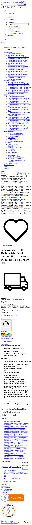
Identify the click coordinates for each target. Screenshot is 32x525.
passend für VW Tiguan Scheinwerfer (15, 450)
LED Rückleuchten (9, 95)
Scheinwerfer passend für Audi (16, 55)
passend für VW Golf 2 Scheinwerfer (14, 429)
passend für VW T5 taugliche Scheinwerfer (16, 453)
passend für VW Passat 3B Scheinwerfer (15, 442)
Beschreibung (8, 341)
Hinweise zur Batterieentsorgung (13, 472)
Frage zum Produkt (6, 336)
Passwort (10, 26)
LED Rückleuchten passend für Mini (18, 103)
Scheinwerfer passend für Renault (17, 74)
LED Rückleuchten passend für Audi (18, 98)
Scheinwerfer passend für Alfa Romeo (18, 57)
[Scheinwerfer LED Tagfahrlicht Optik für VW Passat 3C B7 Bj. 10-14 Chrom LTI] (16, 197)
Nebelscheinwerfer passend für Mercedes (19, 87)
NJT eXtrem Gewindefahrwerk (16, 160)
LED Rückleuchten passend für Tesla (18, 125)
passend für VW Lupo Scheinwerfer (14, 439)
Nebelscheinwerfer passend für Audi (18, 85)
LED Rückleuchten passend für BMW (18, 100)
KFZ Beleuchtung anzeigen (15, 133)
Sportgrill (10, 146)
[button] (8, 12)
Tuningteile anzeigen (13, 144)
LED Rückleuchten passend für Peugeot (19, 119)
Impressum (25, 465)
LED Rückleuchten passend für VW (18, 128)
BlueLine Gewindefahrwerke (16, 158)
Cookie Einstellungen (10, 481)
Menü (2, 43)
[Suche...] (22, 5)
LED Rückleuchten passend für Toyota (19, 127)
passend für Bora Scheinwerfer (13, 421)
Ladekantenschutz (13, 154)
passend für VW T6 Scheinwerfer (13, 455)
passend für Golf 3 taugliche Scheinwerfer (16, 431)
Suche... (29, 4)
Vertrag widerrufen (6, 523)
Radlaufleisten (12, 149)
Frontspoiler (11, 150)
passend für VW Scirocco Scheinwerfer (15, 448)
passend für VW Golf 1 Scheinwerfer (14, 428)
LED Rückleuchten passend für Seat (18, 122)
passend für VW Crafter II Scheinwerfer (15, 426)
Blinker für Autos (13, 136)
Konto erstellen (15, 31)
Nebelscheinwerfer (9, 80)
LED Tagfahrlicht (13, 139)
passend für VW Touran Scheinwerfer (15, 458)
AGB (5, 475)
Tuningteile (7, 142)
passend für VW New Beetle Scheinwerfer (16, 440)
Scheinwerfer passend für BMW (17, 58)
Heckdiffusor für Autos (14, 147)
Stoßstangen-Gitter (13, 155)
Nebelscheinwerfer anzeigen (16, 82)
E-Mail (10, 24)
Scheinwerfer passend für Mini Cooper (19, 68)
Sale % (6, 165)
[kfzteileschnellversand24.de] (11, 2)
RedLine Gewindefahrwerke (16, 157)
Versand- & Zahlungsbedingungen (16, 469)
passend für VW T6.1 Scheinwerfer (14, 456)
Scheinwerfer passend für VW (16, 77)
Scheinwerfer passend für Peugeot (17, 71)
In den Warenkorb (6, 330)
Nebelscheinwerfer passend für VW (18, 92)
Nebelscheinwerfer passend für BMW (18, 84)
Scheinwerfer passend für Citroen (17, 60)
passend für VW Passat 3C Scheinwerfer (15, 445)
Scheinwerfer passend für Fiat (16, 63)
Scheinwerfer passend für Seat (16, 76)
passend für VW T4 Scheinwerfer (13, 451)
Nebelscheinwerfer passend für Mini (18, 88)
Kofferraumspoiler (13, 152)
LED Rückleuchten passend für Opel (18, 117)
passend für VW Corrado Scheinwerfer (15, 424)
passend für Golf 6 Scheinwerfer (13, 434)
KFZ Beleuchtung (9, 131)
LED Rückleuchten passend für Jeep (18, 107)
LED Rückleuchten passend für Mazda (19, 112)
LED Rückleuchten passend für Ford (18, 101)
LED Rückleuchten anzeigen (16, 96)
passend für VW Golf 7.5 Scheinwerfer (15, 437)
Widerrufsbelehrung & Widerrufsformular (15, 473)
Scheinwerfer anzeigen (14, 53)
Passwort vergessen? (17, 33)
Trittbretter (11, 161)
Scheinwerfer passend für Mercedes (18, 66)
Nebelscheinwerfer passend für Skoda (18, 90)
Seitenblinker (11, 138)
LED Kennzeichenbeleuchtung (16, 134)
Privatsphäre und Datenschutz (12, 478)
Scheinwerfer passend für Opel (16, 69)
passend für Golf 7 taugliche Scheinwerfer (16, 436)
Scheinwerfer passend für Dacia (17, 61)
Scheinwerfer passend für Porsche (17, 73)
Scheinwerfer (8, 52)
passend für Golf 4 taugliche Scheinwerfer (16, 432)
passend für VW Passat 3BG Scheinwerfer (16, 444)
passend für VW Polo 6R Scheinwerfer (15, 447)
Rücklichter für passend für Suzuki (17, 123)
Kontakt (24, 467)
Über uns (11, 165)
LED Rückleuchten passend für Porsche (19, 120)
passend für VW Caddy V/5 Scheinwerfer (16, 423)
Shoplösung (14, 523)
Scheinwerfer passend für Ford (16, 65)
